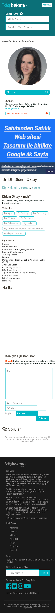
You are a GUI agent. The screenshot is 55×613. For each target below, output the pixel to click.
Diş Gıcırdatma (27, 218)
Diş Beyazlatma (9, 246)
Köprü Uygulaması (11, 278)
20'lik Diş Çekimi (10, 264)
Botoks (5, 257)
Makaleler (14, 539)
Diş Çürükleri (9, 218)
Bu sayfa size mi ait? (17, 113)
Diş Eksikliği (23, 213)
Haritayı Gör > (12, 108)
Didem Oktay (28, 41)
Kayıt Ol (13, 550)
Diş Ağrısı (8, 213)
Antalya (16, 41)
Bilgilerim (9, 413)
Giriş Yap (14, 546)
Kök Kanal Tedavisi (11, 270)
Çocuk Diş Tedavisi (11, 267)
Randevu (6, 280)
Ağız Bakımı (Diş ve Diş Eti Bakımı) (19, 272)
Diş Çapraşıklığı (39, 213)
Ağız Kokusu (29, 223)
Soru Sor (11, 92)
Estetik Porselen (10, 275)
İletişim (13, 542)
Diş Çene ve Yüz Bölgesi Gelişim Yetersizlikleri (23, 228)
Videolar (13, 535)
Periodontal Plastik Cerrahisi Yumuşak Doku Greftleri (23, 261)
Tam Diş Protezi (9, 254)
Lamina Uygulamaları (12, 252)
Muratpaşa (24, 188)
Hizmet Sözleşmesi (14, 593)
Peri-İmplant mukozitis (14, 233)
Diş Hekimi (9, 187)
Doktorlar (14, 531)
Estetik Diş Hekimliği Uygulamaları (18, 249)
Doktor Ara (12, 13)
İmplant (5, 244)
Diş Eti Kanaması (11, 223)
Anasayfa (6, 41)
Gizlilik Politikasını (31, 593)
